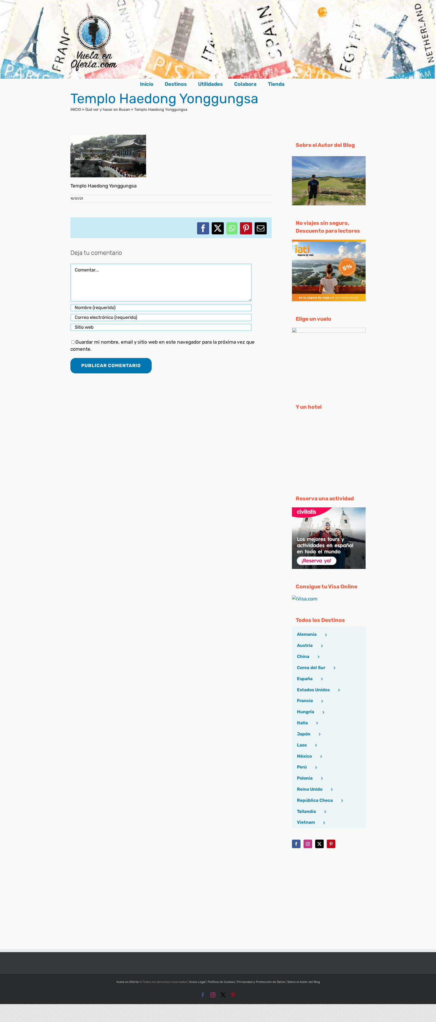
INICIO (75, 109)
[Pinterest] (331, 844)
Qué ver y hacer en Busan (107, 109)
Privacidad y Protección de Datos (261, 982)
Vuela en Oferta (127, 982)
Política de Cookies (221, 982)
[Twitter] (319, 844)
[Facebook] (296, 844)
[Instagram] (308, 844)
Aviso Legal (197, 982)
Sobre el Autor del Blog (303, 982)
